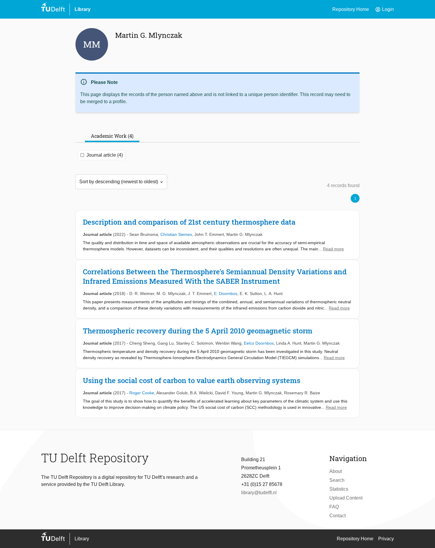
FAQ (334, 506)
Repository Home (350, 9)
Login (384, 9)
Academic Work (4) (112, 136)
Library (83, 9)
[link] (217, 235)
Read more (333, 249)
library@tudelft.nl (259, 492)
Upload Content (345, 497)
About (335, 471)
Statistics (338, 489)
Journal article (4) (104, 155)
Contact (337, 515)
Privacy (386, 538)
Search (336, 480)
